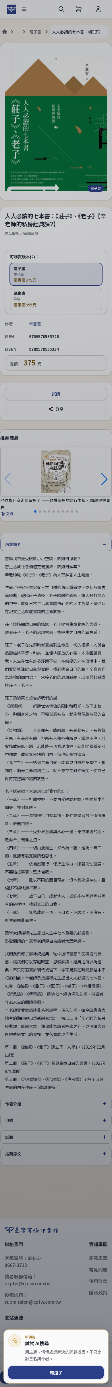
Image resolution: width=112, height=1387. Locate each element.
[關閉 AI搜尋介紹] (56, 693)
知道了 (56, 1372)
